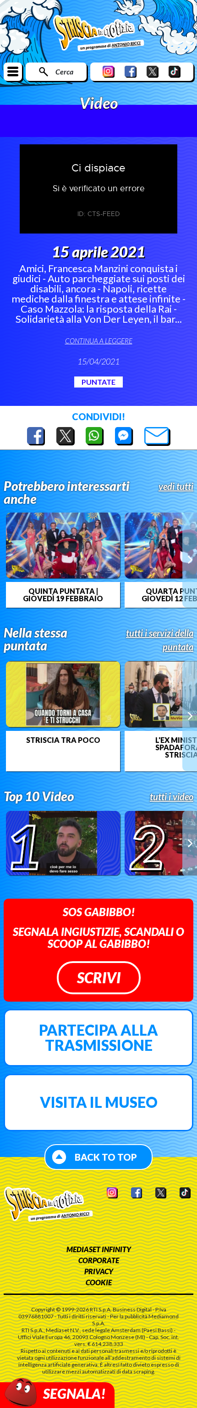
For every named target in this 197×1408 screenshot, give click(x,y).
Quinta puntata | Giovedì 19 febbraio (63, 594)
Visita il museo (99, 1102)
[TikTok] (175, 71)
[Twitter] (153, 71)
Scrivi (98, 977)
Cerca (64, 71)
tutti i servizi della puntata (159, 639)
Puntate (98, 381)
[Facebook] (131, 71)
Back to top (106, 1157)
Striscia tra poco (63, 740)
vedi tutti (176, 486)
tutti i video (171, 796)
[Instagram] (109, 71)
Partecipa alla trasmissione (98, 1038)
